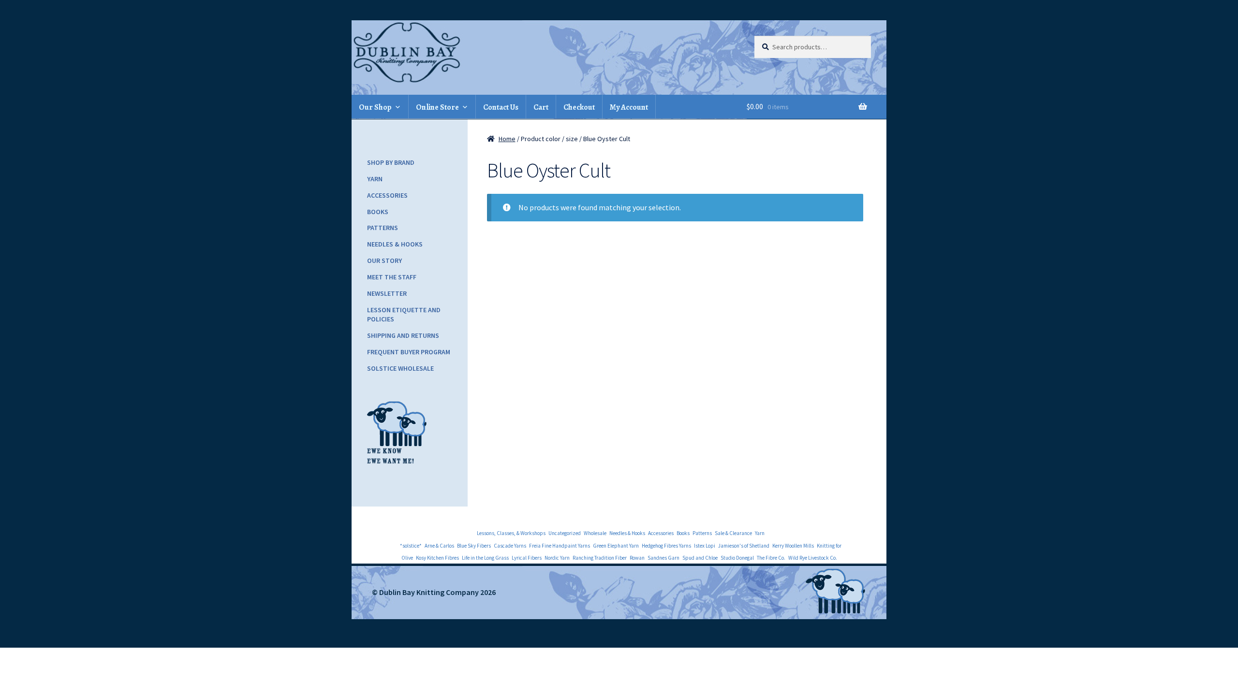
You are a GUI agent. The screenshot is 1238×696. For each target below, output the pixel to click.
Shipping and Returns (403, 335)
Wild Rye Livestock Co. (812, 557)
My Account (629, 107)
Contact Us (500, 107)
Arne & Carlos (439, 545)
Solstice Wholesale (400, 368)
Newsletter (387, 293)
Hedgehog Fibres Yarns (666, 545)
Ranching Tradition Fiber (600, 557)
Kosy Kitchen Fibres (437, 557)
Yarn (375, 178)
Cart (540, 107)
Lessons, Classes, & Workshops (511, 533)
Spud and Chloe (700, 557)
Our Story (384, 260)
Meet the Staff (391, 277)
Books (377, 211)
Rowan (637, 557)
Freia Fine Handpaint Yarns (559, 545)
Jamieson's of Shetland (743, 545)
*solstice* (411, 545)
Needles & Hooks (395, 244)
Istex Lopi (704, 545)
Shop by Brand (390, 162)
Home (507, 138)
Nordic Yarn (557, 557)
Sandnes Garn (663, 557)
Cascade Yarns (510, 545)
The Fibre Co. (771, 557)
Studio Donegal (737, 557)
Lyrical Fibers (527, 557)
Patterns (382, 227)
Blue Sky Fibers (474, 545)
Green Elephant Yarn (616, 545)
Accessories (387, 195)
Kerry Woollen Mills (793, 545)
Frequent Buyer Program (408, 352)
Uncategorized (564, 533)
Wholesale (595, 533)
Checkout (579, 107)
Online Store (437, 107)
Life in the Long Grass (485, 557)
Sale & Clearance (733, 533)
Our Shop (375, 107)
